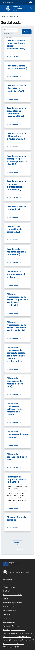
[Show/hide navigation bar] (3, 8)
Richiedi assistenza (9, 606)
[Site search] (31, 8)
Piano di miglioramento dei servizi (14, 630)
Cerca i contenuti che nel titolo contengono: (10, 33)
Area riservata (7, 579)
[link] (14, 57)
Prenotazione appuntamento (12, 602)
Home (4, 16)
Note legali (6, 591)
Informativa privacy (9, 587)
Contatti (5, 599)
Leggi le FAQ (7, 614)
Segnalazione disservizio (11, 626)
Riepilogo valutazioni (9, 622)
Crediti (5, 583)
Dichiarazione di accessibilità (12, 595)
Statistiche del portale (10, 610)
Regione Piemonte (8, 2)
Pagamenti (6, 618)
